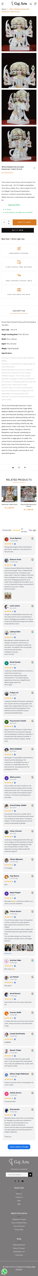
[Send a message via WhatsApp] (4, 1271)
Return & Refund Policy (19, 1223)
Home (4, 9)
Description (19, 311)
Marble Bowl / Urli (19, 1252)
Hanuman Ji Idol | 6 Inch (9, 504)
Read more (8, 953)
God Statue (19, 1255)
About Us (19, 1194)
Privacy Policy (19, 1230)
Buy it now (17, 230)
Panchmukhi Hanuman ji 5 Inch (28, 505)
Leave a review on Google (19, 1147)
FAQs (19, 1201)
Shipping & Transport (19, 1219)
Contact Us (19, 1197)
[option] (9, 499)
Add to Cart (24, 222)
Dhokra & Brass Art (19, 1245)
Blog (19, 1204)
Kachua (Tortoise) (19, 1248)
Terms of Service (19, 1226)
